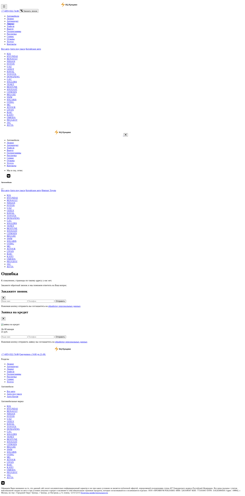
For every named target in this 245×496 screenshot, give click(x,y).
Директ (10, 369)
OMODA (11, 117)
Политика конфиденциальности (94, 493)
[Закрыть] (125, 135)
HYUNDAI (12, 56)
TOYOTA (11, 74)
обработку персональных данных (64, 306)
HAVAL (10, 71)
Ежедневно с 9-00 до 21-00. (32, 354)
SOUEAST (12, 89)
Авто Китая (12, 396)
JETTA (10, 125)
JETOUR (11, 107)
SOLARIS (11, 99)
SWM (9, 97)
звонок (30, 11)
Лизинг (10, 18)
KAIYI (10, 115)
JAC (9, 122)
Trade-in (10, 26)
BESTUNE (12, 87)
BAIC (9, 112)
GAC (9, 79)
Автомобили (13, 16)
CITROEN (12, 92)
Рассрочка (12, 34)
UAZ (9, 66)
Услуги (10, 41)
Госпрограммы (14, 31)
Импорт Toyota (49, 190)
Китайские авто (33, 49)
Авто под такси (17, 49)
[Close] (2, 188)
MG (8, 105)
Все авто (5, 49)
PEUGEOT (12, 120)
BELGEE (11, 94)
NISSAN (11, 61)
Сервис (10, 36)
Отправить (60, 301)
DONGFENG (13, 76)
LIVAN (10, 110)
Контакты (11, 44)
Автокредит (12, 21)
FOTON (11, 64)
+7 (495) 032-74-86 (10, 11)
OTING (10, 102)
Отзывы (11, 39)
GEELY (10, 69)
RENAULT (12, 59)
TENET (10, 84)
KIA (9, 54)
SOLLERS (12, 82)
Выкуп (10, 29)
